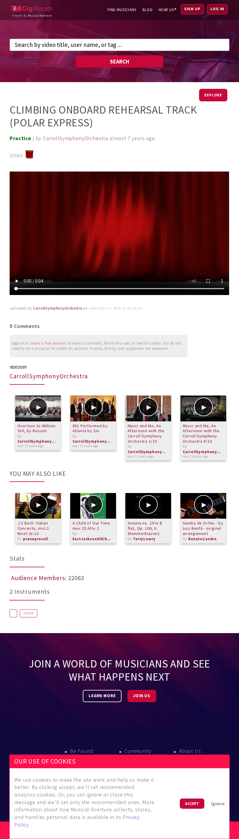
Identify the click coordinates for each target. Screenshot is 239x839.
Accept (192, 803)
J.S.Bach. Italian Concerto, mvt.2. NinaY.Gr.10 (33, 528)
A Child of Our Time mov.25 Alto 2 (91, 525)
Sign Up (192, 8)
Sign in (18, 343)
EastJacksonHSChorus (93, 539)
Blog (148, 9)
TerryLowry (144, 539)
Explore (213, 95)
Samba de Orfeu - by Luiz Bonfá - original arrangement (203, 528)
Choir (29, 613)
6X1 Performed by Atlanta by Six (90, 428)
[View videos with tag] (13, 613)
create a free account (48, 343)
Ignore (218, 804)
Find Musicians (122, 9)
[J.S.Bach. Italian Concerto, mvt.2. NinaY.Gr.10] (38, 506)
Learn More (102, 695)
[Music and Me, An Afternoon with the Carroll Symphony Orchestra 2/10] (148, 408)
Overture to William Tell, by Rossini (36, 428)
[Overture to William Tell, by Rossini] (38, 408)
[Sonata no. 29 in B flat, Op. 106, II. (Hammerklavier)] (148, 506)
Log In (217, 8)
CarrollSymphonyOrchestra (75, 138)
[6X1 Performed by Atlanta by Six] (93, 408)
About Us (190, 751)
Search (119, 61)
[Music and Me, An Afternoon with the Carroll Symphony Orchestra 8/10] (203, 408)
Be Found (81, 751)
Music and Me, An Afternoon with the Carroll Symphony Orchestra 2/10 (146, 433)
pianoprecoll (35, 539)
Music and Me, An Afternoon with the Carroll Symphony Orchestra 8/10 (201, 433)
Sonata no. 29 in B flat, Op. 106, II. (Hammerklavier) (145, 528)
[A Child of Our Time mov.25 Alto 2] (93, 506)
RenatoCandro (202, 539)
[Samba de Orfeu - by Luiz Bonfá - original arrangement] (203, 506)
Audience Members (38, 578)
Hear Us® (167, 9)
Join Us (141, 695)
